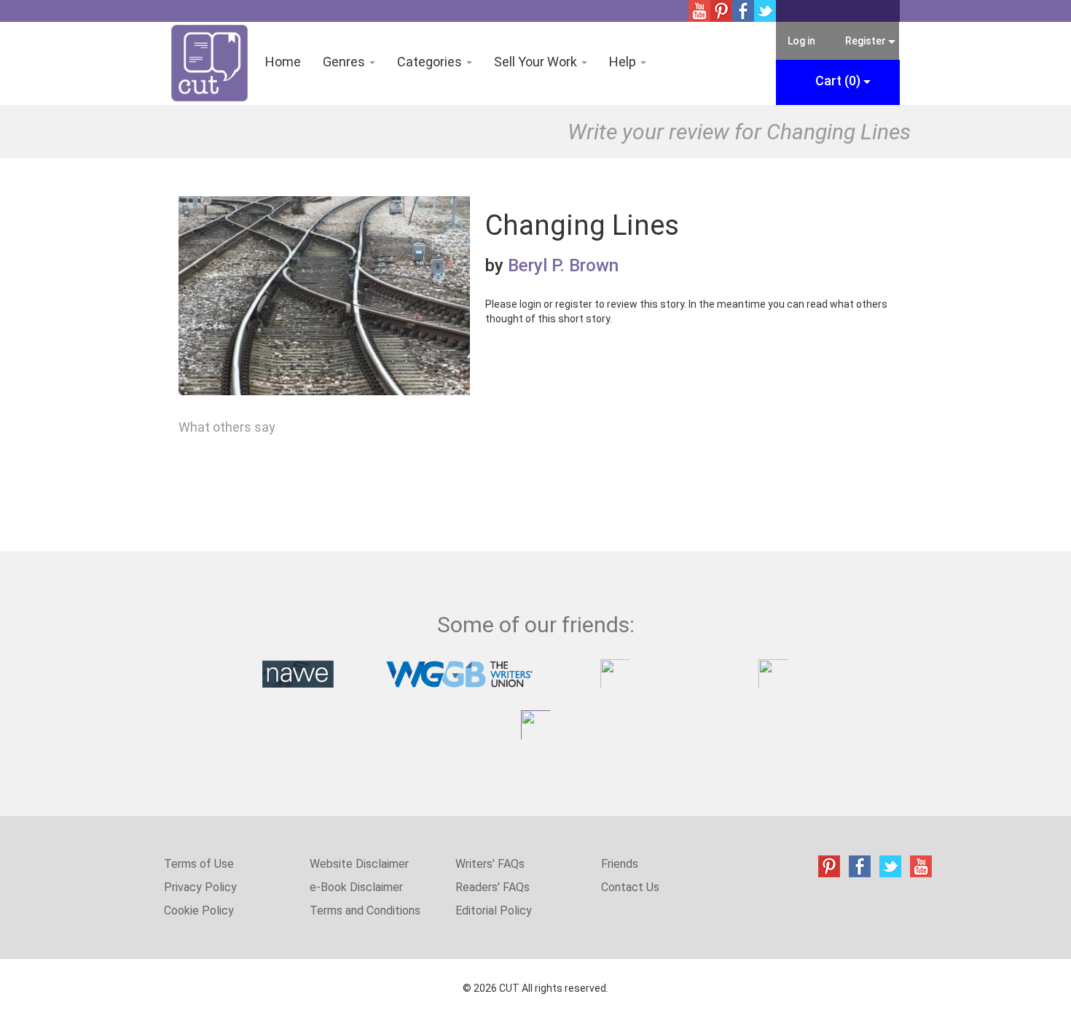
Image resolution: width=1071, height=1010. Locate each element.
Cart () (839, 80)
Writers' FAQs (490, 864)
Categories (431, 61)
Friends (619, 864)
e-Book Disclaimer (356, 887)
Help (624, 61)
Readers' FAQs (492, 887)
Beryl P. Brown (563, 265)
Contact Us (630, 887)
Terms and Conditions (365, 910)
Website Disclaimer (359, 864)
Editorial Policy (493, 910)
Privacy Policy (200, 887)
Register (866, 41)
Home (283, 61)
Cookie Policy (199, 910)
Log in (801, 41)
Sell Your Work (537, 61)
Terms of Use (199, 864)
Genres (345, 61)
